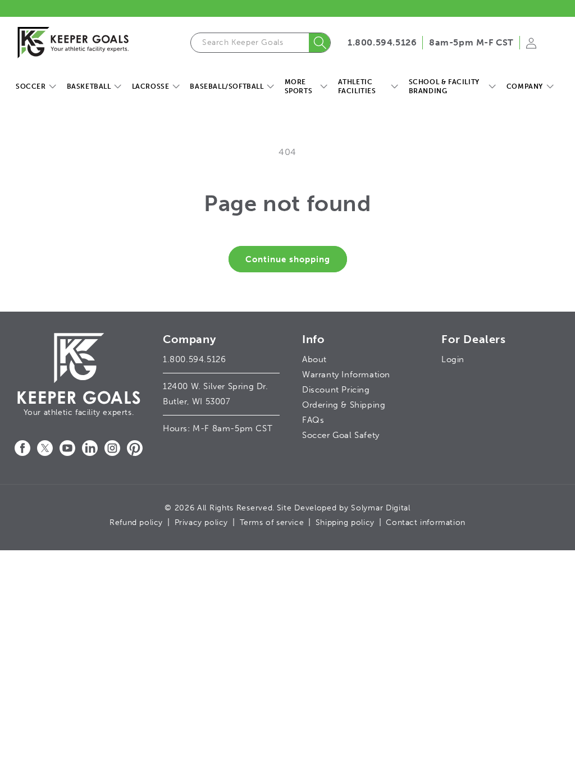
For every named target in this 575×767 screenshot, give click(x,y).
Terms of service (272, 522)
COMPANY (524, 86)
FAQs (313, 420)
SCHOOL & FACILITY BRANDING (444, 86)
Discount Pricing (336, 390)
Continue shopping (287, 259)
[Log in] (531, 46)
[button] (35, 87)
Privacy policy (201, 522)
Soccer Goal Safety (341, 435)
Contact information (425, 522)
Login (452, 359)
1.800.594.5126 (382, 42)
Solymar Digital (380, 508)
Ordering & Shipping (343, 405)
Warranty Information (346, 374)
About (314, 359)
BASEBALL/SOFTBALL (226, 86)
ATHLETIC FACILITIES (357, 86)
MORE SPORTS (299, 86)
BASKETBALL (89, 86)
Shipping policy (345, 522)
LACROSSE (151, 86)
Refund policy (136, 522)
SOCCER (31, 86)
